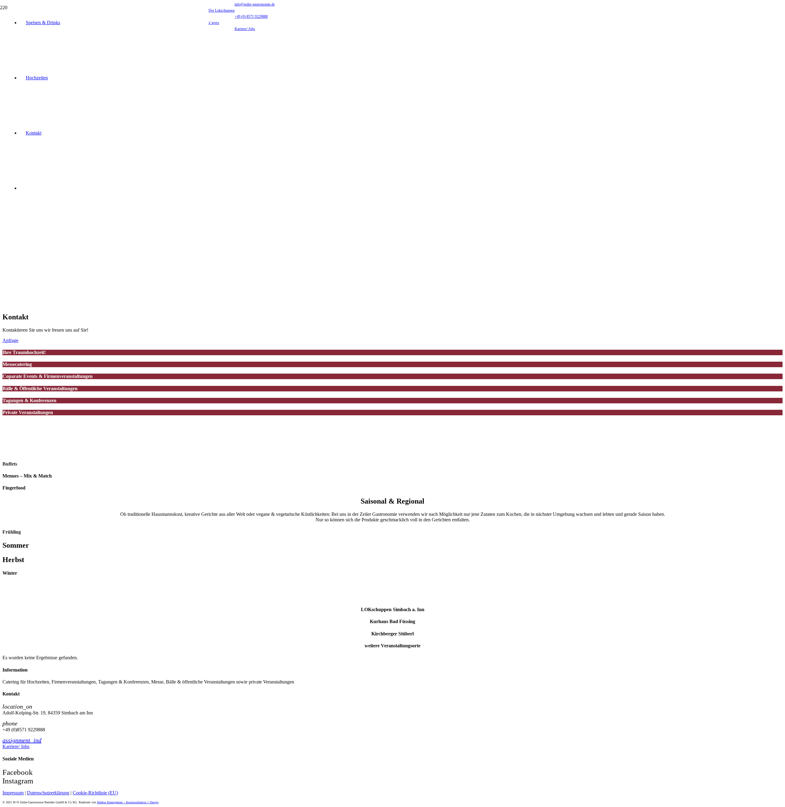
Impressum (13, 792)
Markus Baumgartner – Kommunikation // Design (128, 802)
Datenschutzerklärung (48, 792)
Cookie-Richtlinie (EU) (95, 792)
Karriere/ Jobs (15, 746)
